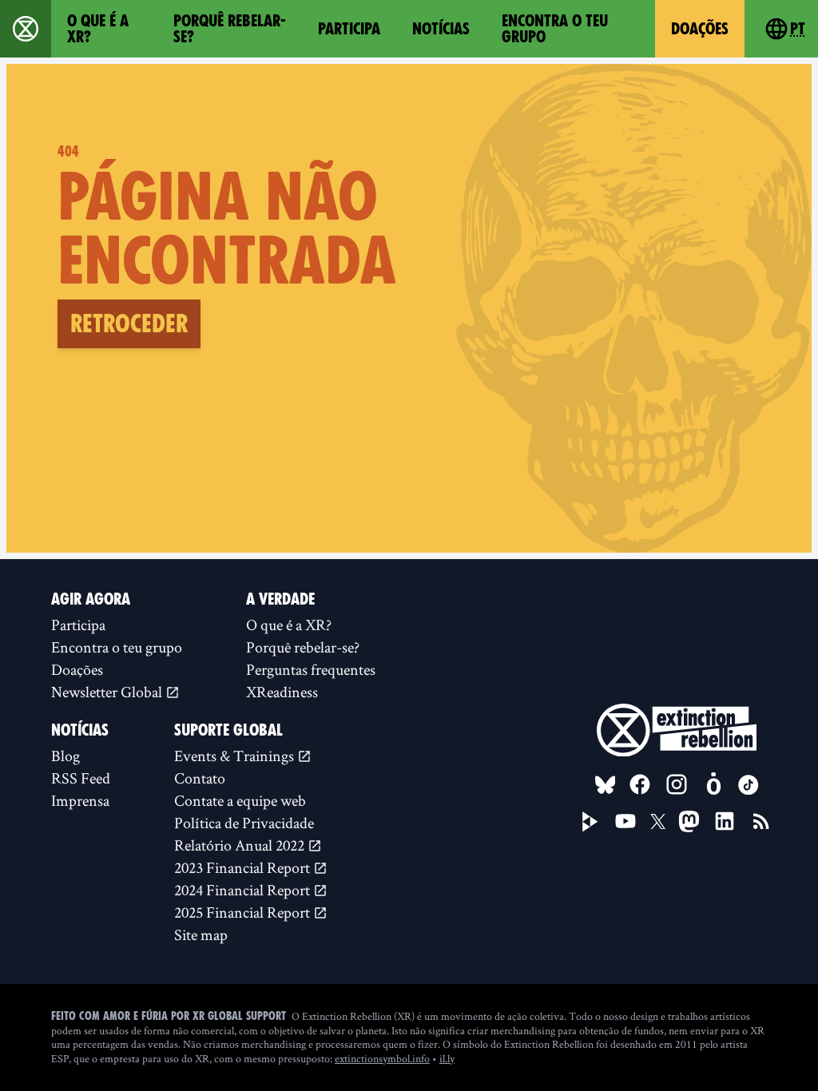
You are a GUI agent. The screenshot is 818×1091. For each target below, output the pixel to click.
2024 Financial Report (243, 889)
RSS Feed (80, 778)
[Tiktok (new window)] (748, 785)
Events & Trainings (235, 755)
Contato (199, 778)
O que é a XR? (98, 28)
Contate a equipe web (240, 800)
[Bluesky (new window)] (605, 785)
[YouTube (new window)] (625, 821)
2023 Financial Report (243, 867)
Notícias (441, 28)
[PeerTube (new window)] (590, 822)
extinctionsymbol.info (382, 1058)
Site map (201, 934)
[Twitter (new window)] (658, 821)
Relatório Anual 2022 (241, 845)
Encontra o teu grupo (555, 28)
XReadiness (282, 691)
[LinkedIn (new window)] (724, 821)
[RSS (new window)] (761, 821)
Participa (349, 28)
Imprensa (80, 800)
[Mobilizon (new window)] (713, 784)
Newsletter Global (108, 691)
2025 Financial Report (243, 912)
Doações (700, 28)
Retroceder (129, 323)
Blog (65, 755)
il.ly (447, 1058)
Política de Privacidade (244, 822)
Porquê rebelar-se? (229, 28)
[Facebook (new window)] (639, 784)
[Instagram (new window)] (676, 784)
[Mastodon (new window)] (689, 821)
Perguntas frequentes (310, 669)
